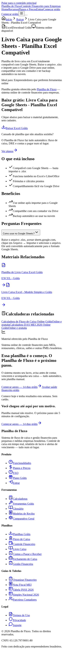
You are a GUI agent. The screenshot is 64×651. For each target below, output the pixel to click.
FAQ (15, 473)
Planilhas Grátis (21, 534)
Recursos (13, 9)
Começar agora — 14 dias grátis (19, 386)
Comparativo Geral (23, 518)
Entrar (39, 9)
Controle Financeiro (24, 544)
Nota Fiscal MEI (22, 584)
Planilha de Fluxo (47, 89)
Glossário (18, 508)
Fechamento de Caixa (25, 559)
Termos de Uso (21, 615)
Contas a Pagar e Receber (27, 554)
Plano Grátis (20, 477)
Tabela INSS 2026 (23, 589)
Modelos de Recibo (24, 513)
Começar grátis (51, 9)
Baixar (20, 19)
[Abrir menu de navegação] (21, 13)
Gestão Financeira (23, 564)
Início (9, 19)
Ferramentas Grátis (23, 503)
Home (4, 9)
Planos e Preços (27, 9)
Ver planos (7, 151)
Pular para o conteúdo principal (18, 2)
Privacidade (19, 620)
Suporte (17, 625)
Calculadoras (20, 498)
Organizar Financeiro (25, 579)
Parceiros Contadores (25, 599)
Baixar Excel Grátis (17, 128)
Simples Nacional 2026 (26, 594)
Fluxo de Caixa (21, 539)
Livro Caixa (19, 549)
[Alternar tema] (26, 15)
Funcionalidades (22, 463)
